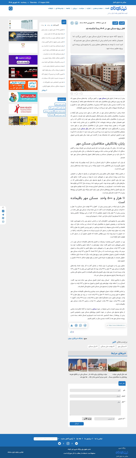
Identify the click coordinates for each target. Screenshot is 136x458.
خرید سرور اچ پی (60, 115)
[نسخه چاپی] (76, 23)
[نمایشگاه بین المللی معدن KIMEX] (23, 122)
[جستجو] (11, 8)
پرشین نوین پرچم (60, 104)
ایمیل (123, 396)
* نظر (123, 402)
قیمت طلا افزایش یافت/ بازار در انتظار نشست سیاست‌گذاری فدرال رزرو (107, 13)
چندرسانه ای (59, 8)
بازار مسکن (84, 129)
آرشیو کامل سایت (66, 438)
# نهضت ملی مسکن (107, 346)
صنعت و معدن (98, 8)
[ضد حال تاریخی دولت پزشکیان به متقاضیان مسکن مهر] (117, 365)
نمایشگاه (51, 115)
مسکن (95, 309)
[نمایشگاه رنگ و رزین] (23, 37)
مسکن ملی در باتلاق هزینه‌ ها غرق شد (78, 376)
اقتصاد (107, 8)
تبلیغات (50, 8)
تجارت (89, 8)
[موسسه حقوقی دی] (23, 86)
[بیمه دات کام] (23, 60)
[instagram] (3, 211)
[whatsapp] (3, 221)
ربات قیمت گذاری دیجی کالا (57, 108)
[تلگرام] (76, 443)
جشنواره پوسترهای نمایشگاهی (45, 438)
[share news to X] (76, 325)
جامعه (68, 8)
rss (79, 438)
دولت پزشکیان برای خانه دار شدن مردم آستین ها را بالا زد (98, 376)
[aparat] (3, 218)
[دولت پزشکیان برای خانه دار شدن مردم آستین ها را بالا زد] (97, 365)
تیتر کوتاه (71, 449)
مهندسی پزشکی (48, 112)
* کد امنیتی (121, 419)
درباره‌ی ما (87, 438)
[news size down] (81, 93)
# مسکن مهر (122, 346)
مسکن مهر (102, 98)
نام (124, 390)
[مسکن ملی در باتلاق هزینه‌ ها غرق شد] (77, 365)
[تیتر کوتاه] (118, 8)
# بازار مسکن (93, 346)
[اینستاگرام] (67, 443)
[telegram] (3, 214)
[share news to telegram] (85, 325)
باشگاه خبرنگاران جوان (75, 338)
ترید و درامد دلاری (60, 112)
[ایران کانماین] (23, 25)
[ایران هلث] (23, 109)
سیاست (81, 8)
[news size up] (72, 93)
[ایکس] (59, 443)
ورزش (74, 8)
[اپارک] (23, 97)
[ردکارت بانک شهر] (23, 73)
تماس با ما (98, 438)
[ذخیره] (72, 23)
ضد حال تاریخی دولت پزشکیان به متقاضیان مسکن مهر (117, 376)
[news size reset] (76, 93)
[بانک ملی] (23, 49)
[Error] (71, 325)
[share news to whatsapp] (80, 325)
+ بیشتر (44, 90)
